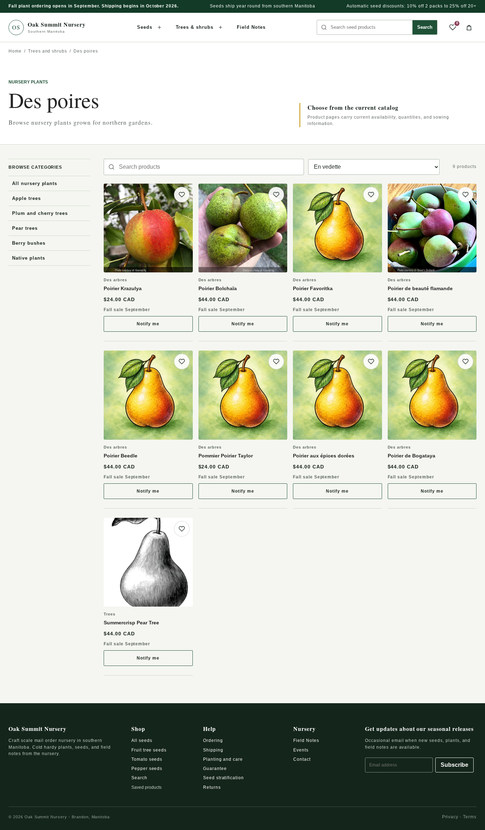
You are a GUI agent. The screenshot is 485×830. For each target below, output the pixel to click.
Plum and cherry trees (40, 213)
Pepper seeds (147, 768)
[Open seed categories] (159, 27)
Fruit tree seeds (149, 750)
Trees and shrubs (47, 51)
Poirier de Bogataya (411, 456)
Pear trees (25, 228)
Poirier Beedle (120, 456)
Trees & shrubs (194, 27)
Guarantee (215, 768)
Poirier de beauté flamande (420, 288)
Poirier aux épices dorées (323, 456)
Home (15, 51)
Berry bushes (28, 243)
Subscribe (454, 765)
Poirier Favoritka (313, 288)
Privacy (450, 816)
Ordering (213, 740)
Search (424, 27)
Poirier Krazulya (123, 288)
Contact (302, 759)
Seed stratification (223, 777)
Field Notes (251, 27)
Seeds (144, 27)
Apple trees (26, 198)
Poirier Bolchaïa (217, 288)
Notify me (163, 325)
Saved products (146, 787)
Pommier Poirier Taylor (225, 456)
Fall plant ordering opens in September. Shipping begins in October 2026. (94, 6)
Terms (469, 816)
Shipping (213, 750)
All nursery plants (34, 183)
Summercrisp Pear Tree (131, 622)
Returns (212, 787)
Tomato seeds (147, 759)
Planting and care (223, 759)
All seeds (141, 740)
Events (301, 750)
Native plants (28, 258)
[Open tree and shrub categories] (220, 27)
